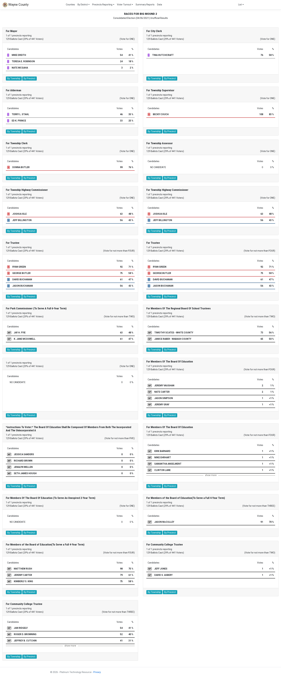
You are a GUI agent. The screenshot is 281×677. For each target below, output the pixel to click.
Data (159, 4)
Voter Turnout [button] (124, 4)
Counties (70, 4)
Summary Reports (145, 4)
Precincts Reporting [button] (102, 4)
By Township (13, 78)
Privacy (97, 672)
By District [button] (83, 4)
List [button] (240, 4)
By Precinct (29, 78)
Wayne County (17, 4)
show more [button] (211, 475)
